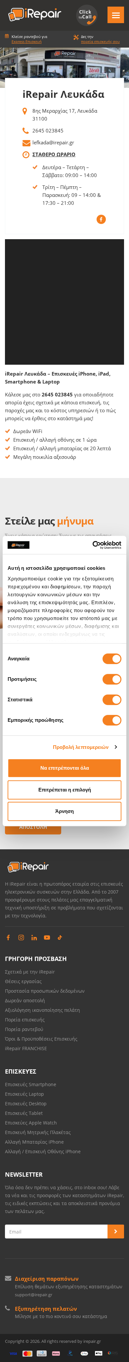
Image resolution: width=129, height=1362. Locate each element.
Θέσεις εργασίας (23, 981)
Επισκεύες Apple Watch (31, 1123)
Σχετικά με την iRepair (30, 972)
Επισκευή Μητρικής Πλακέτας (38, 1132)
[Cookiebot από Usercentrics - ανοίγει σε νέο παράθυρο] (92, 545)
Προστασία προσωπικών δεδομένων (45, 991)
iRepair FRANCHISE (26, 1048)
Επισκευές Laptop (24, 1094)
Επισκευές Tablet (24, 1113)
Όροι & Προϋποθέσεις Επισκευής (41, 1039)
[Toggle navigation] (116, 15)
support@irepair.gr (33, 1295)
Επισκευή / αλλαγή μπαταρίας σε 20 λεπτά (62, 448)
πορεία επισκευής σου (100, 41)
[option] (64, 68)
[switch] (112, 679)
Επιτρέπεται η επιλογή (64, 789)
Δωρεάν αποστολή (25, 1000)
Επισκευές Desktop (26, 1103)
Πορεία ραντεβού (24, 1029)
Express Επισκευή (27, 41)
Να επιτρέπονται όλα (64, 768)
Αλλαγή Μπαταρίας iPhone (34, 1142)
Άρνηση (64, 811)
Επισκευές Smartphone (31, 1084)
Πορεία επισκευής (25, 1019)
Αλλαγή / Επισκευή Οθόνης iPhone (43, 1151)
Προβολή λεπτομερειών (81, 747)
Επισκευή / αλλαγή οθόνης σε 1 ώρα (55, 439)
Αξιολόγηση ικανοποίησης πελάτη (42, 1010)
